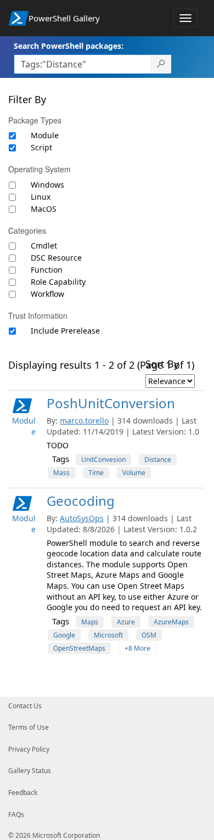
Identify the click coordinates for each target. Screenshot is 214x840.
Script (41, 147)
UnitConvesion (103, 459)
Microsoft (108, 635)
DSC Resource (56, 257)
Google (64, 635)
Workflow (47, 294)
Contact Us (25, 706)
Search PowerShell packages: (68, 46)
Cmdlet (44, 245)
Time (96, 472)
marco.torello (84, 420)
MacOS (44, 209)
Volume (133, 472)
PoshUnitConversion (111, 403)
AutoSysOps (82, 518)
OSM (149, 635)
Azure (126, 622)
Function (47, 269)
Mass (61, 472)
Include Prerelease (65, 330)
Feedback (22, 792)
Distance (157, 459)
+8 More (137, 648)
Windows (47, 184)
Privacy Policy (28, 749)
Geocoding (81, 501)
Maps (89, 622)
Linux (40, 196)
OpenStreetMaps (79, 648)
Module (45, 135)
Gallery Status (29, 770)
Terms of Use (28, 727)
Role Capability (58, 282)
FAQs (16, 814)
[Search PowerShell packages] (161, 64)
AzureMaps (171, 622)
